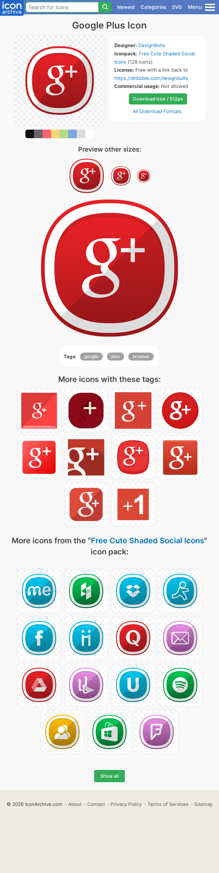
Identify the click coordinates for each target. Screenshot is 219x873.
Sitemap (203, 804)
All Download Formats (157, 111)
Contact (96, 804)
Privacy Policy (126, 804)
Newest (126, 7)
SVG (177, 7)
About (75, 804)
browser (141, 356)
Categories (153, 7)
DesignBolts (151, 45)
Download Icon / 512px (158, 99)
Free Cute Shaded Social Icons (147, 540)
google (91, 356)
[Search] (104, 7)
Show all (109, 776)
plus (115, 356)
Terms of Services (167, 804)
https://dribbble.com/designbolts (151, 78)
